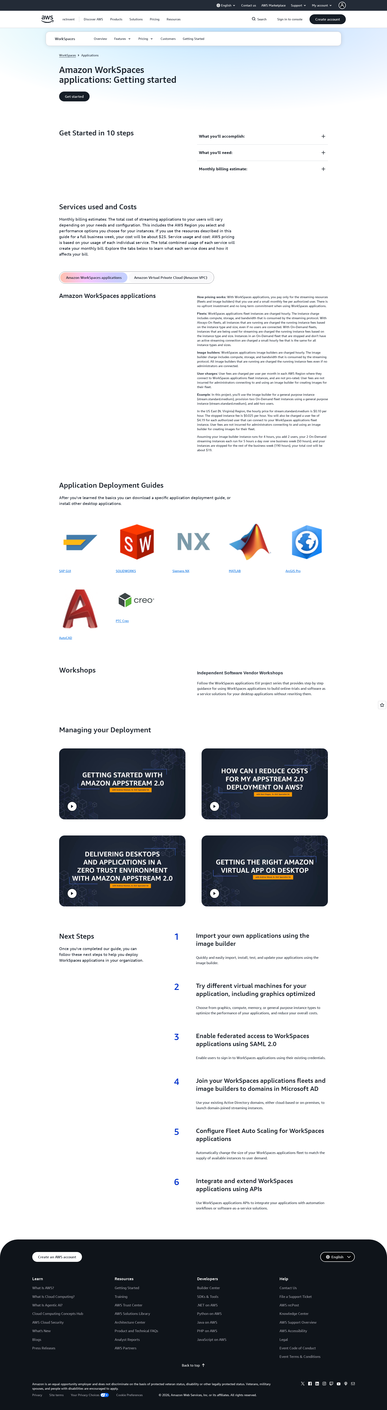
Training (121, 1296)
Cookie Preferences (129, 1395)
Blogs (36, 1339)
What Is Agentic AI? (47, 1305)
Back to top (191, 1365)
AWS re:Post (289, 1305)
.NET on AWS (207, 1305)
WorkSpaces (67, 55)
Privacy (37, 1395)
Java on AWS (207, 1322)
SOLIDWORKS (126, 571)
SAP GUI (65, 571)
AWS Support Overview (298, 1322)
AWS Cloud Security (48, 1322)
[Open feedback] (382, 705)
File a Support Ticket (296, 1296)
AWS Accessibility (293, 1331)
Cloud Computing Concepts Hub (57, 1313)
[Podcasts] (346, 1384)
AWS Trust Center (128, 1305)
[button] (93, 19)
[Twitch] (331, 1384)
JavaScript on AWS (211, 1339)
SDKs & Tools (207, 1296)
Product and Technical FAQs (136, 1331)
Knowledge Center (294, 1313)
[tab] (93, 277)
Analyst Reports (127, 1339)
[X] (303, 1384)
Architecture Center (130, 1322)
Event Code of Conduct (298, 1348)
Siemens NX (180, 571)
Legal (284, 1339)
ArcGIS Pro (293, 571)
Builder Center (208, 1288)
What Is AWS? (43, 1288)
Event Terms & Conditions (300, 1356)
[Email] (353, 1384)
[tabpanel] (193, 373)
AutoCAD (65, 638)
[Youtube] (338, 1384)
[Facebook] (310, 1384)
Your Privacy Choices (85, 1395)
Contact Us (288, 1288)
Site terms (56, 1395)
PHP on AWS (207, 1331)
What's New (41, 1331)
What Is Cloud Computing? (53, 1296)
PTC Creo (122, 621)
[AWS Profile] (342, 5)
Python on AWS (209, 1313)
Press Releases (43, 1348)
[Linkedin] (317, 1384)
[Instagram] (324, 1384)
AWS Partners (125, 1348)
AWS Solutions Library (132, 1313)
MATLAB (235, 571)
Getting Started (127, 1288)
